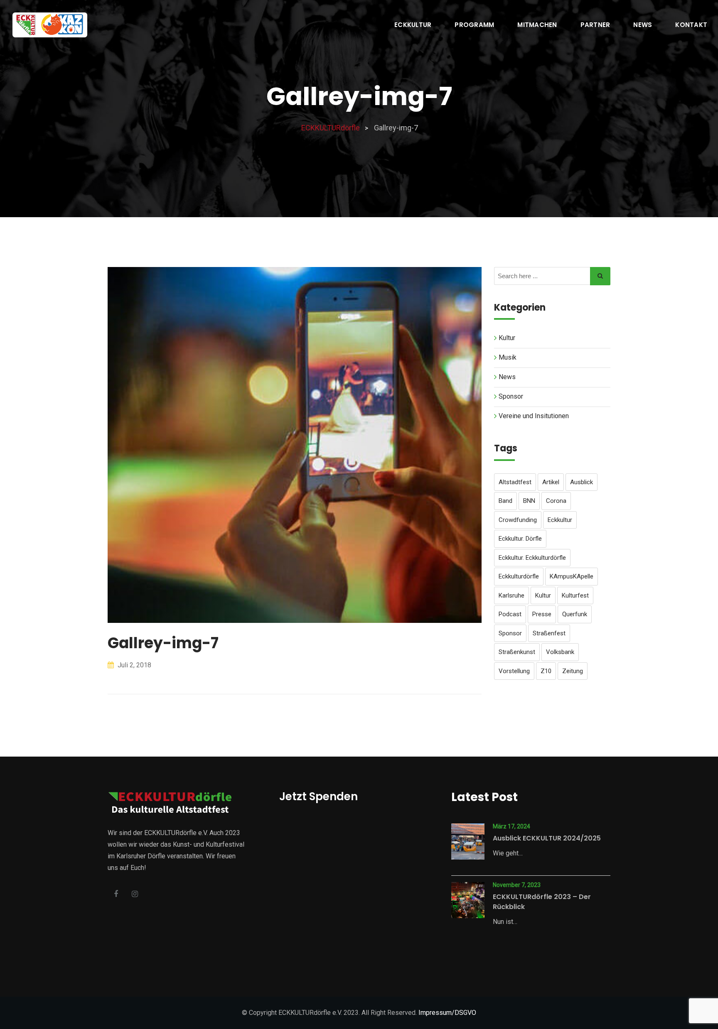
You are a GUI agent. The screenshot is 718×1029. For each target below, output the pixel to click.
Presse (541, 614)
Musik (507, 357)
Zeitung (572, 671)
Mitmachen (537, 24)
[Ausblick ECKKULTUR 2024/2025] (467, 841)
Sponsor (511, 396)
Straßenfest (549, 633)
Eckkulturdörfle (519, 576)
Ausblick (581, 482)
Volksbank (560, 652)
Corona (556, 501)
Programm (474, 24)
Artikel (550, 482)
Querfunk (574, 614)
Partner (595, 24)
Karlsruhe (511, 595)
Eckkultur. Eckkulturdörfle (532, 557)
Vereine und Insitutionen (534, 416)
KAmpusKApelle (571, 576)
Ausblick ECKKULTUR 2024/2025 (547, 838)
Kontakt (691, 24)
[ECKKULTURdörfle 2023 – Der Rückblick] (467, 900)
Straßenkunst (517, 652)
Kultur (507, 338)
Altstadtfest (515, 482)
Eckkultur (412, 24)
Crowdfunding (518, 520)
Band (505, 501)
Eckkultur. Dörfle (520, 538)
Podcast (510, 614)
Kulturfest (575, 595)
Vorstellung (514, 671)
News (642, 24)
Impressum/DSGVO (447, 1013)
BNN (529, 501)
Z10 (546, 671)
